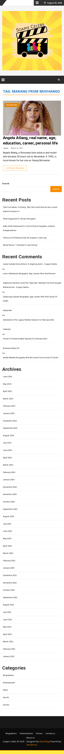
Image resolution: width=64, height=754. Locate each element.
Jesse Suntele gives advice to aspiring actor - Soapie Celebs (30, 264)
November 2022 (10, 583)
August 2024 (8, 435)
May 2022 (7, 627)
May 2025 (7, 384)
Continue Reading (15, 168)
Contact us (50, 733)
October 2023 (9, 502)
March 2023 (8, 553)
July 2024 (7, 443)
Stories (6, 705)
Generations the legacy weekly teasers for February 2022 (28, 320)
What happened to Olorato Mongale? (19, 219)
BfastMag (44, 741)
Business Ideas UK (11, 348)
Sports (6, 697)
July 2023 (7, 524)
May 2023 (7, 538)
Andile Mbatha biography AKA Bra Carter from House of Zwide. (30, 357)
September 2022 (10, 597)
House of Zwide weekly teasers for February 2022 (25, 339)
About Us (30, 737)
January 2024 (8, 479)
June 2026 (7, 376)
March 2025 (8, 399)
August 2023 (8, 516)
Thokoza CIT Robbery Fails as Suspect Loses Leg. (25, 238)
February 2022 (9, 649)
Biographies (11, 105)
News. (5, 690)
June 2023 (7, 531)
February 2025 (9, 406)
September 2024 (10, 428)
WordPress (32, 744)
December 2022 (10, 575)
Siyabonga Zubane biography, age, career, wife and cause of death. (30, 299)
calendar (7, 329)
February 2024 (9, 472)
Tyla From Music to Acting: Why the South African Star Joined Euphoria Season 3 (30, 209)
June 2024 (7, 450)
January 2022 (8, 656)
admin (5, 148)
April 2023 (7, 546)
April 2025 (7, 391)
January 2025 (8, 413)
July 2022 (7, 612)
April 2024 (7, 457)
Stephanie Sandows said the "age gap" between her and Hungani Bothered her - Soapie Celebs (32, 285)
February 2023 (9, 561)
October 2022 (9, 590)
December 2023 (10, 487)
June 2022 (7, 619)
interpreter (7, 310)
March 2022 (8, 641)
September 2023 (10, 509)
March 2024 (8, 465)
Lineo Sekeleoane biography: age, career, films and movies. (29, 273)
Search (5, 183)
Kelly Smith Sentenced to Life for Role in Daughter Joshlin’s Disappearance (29, 228)
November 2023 (10, 494)
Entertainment (9, 683)
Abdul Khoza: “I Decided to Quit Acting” (20, 245)
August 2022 (8, 605)
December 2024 (10, 421)
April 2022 (7, 634)
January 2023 (8, 568)
